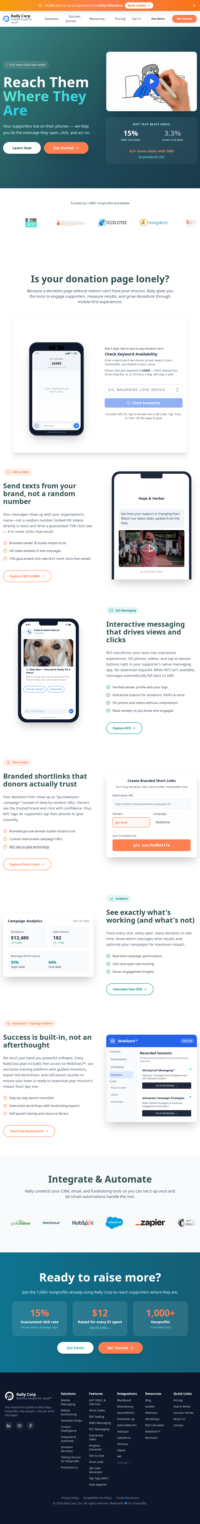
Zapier (121, 1450)
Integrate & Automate (68, 1439)
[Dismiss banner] (194, 5)
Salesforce (124, 1438)
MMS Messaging (100, 1423)
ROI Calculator (154, 1425)
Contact (178, 1425)
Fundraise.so (69, 1467)
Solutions (52, 19)
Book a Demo (137, 5)
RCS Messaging (99, 1429)
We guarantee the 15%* (151, 156)
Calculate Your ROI (127, 989)
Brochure (151, 1438)
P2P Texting (96, 1416)
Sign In (136, 18)
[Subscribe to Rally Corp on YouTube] (19, 1426)
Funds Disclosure (127, 1498)
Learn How (21, 148)
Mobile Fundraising (69, 1412)
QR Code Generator (95, 1470)
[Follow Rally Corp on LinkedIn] (8, 1426)
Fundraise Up (126, 1419)
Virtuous (122, 1444)
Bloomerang (125, 1406)
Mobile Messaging (68, 1402)
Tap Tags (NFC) (98, 1478)
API (119, 1456)
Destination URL (122, 795)
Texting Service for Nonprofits (71, 1459)
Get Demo (158, 18)
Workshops (152, 1419)
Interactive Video (96, 1437)
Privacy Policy (70, 1498)
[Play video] (151, 81)
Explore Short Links (25, 864)
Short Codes (97, 1410)
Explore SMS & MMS (25, 576)
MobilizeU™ (153, 1431)
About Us (179, 1419)
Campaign (160, 814)
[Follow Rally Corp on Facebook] (30, 1426)
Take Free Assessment (27, 1131)
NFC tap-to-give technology (29, 847)
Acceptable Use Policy (97, 1498)
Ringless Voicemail (95, 1447)
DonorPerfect (125, 1413)
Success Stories (73, 18)
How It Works (182, 1406)
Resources (97, 19)
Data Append (97, 1484)
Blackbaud (124, 1400)
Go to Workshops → (166, 1085)
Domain (117, 814)
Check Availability (146, 403)
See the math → (99, 1327)
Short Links (96, 1462)
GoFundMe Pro (127, 1425)
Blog (148, 1400)
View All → (124, 1462)
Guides (149, 1406)
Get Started (184, 18)
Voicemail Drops (71, 1420)
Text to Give (96, 1455)
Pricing (120, 19)
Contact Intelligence (69, 1428)
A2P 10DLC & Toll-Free (97, 1402)
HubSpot (123, 1431)
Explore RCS (122, 728)
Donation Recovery (67, 1449)
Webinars (151, 1413)
